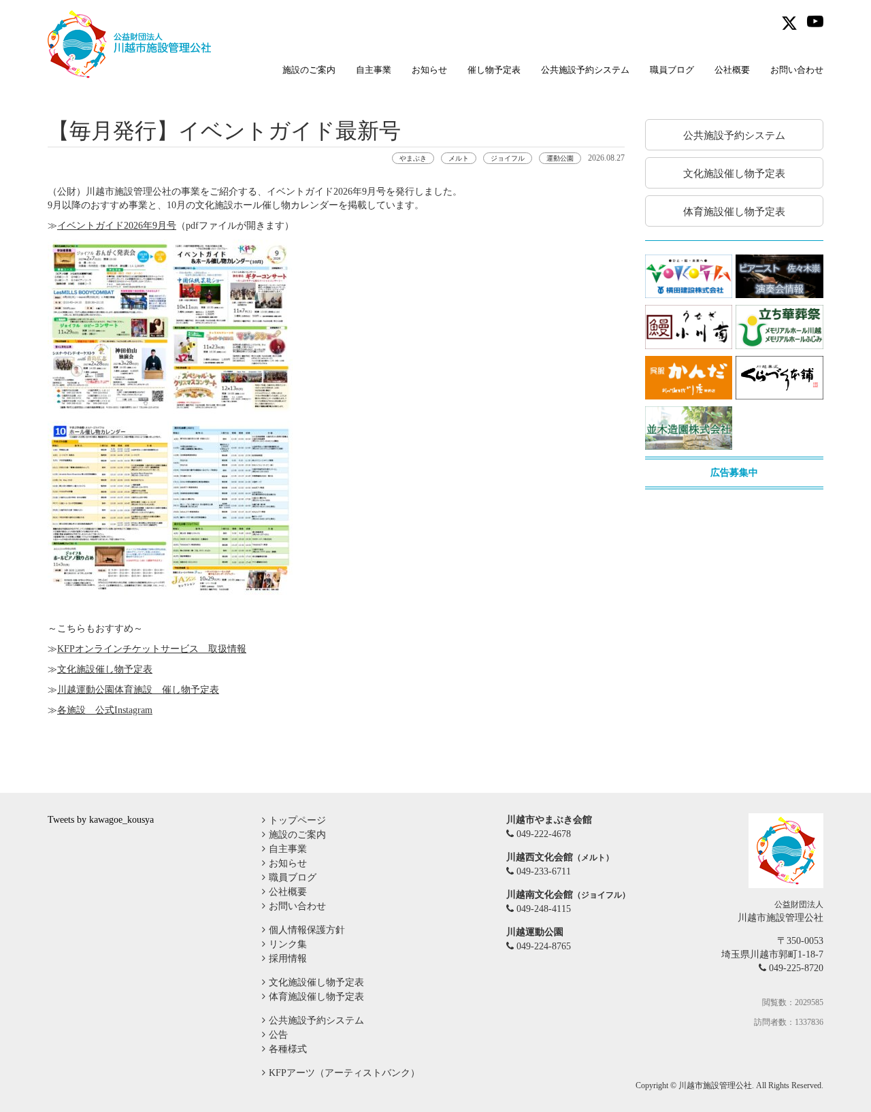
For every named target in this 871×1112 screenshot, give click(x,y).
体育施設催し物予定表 (316, 997)
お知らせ (429, 70)
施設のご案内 (297, 835)
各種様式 (288, 1049)
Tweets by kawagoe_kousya (101, 820)
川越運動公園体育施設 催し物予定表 (138, 690)
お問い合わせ (796, 70)
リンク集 (288, 944)
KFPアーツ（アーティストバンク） (344, 1073)
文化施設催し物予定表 (104, 669)
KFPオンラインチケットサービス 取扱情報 (151, 649)
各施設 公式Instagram (104, 710)
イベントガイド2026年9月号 (116, 225)
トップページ (297, 820)
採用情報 (288, 958)
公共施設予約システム (585, 70)
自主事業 (373, 70)
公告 (278, 1035)
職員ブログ (672, 70)
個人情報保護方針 (307, 930)
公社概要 (732, 70)
